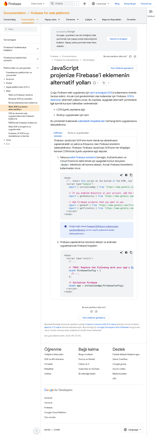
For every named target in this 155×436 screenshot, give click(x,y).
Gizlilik (57, 429)
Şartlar (47, 429)
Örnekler (131, 19)
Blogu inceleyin (86, 354)
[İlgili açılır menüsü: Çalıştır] (95, 19)
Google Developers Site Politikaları (113, 327)
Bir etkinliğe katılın (87, 373)
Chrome (48, 402)
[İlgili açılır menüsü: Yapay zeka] (60, 19)
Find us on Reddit (87, 359)
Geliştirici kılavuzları (53, 354)
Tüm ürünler (50, 417)
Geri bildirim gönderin (122, 68)
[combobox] (64, 3)
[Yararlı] (130, 56)
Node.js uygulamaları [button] (78, 132)
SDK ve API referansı (54, 359)
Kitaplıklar (49, 368)
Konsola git (130, 3)
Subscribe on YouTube (89, 368)
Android (48, 398)
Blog (117, 3)
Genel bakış (10, 19)
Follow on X (84, 364)
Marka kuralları (120, 373)
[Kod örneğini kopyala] (131, 175)
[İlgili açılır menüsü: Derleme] (78, 19)
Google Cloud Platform (55, 412)
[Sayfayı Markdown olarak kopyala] (104, 82)
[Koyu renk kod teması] (126, 175)
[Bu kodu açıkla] (121, 175)
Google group (119, 364)
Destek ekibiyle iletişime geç (126, 354)
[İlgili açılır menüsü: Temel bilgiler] (38, 19)
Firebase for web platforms (50, 13)
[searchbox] (20, 29)
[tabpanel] (94, 218)
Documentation (15, 13)
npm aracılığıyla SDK (101, 92)
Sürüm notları (119, 368)
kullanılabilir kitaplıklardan (91, 121)
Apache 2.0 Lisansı (52, 327)
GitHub (47, 373)
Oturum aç (146, 3)
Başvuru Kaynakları (111, 19)
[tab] (58, 132)
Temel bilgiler (28, 19)
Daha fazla (36, 3)
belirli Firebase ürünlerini (82, 157)
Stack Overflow (120, 359)
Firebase (54, 56)
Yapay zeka (50, 19)
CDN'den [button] (57, 132)
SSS (114, 378)
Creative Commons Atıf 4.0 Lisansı (100, 324)
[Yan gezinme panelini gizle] (36, 431)
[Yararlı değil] (135, 56)
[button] (18, 48)
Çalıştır (88, 19)
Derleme (70, 19)
